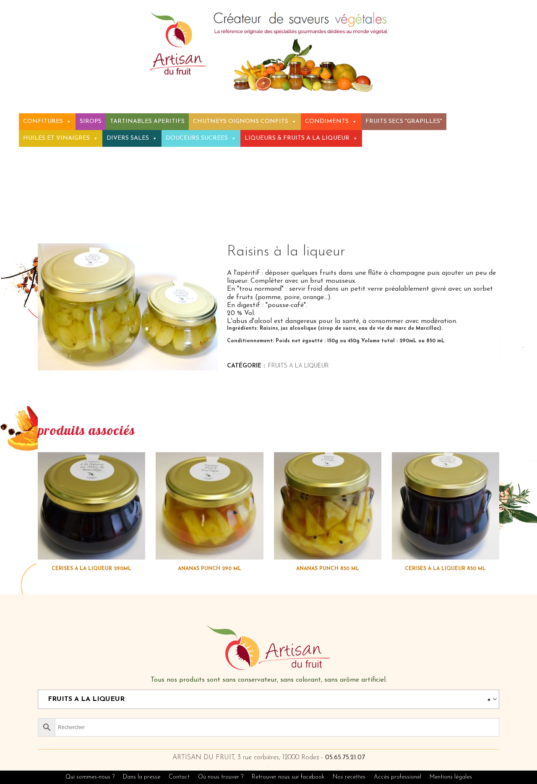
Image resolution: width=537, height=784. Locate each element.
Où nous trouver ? (220, 777)
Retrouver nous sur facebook (289, 777)
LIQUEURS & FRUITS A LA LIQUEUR (297, 138)
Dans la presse (141, 777)
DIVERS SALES (128, 138)
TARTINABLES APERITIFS (147, 121)
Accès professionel (397, 777)
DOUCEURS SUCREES (197, 138)
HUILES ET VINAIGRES (56, 138)
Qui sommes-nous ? (90, 777)
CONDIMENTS (327, 121)
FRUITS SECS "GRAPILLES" (403, 121)
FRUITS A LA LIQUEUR (298, 366)
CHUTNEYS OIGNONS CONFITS (240, 121)
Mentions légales (451, 777)
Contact (179, 777)
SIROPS (91, 121)
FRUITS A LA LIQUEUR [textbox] (266, 699)
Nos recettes (350, 777)
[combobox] (268, 699)
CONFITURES (43, 121)
